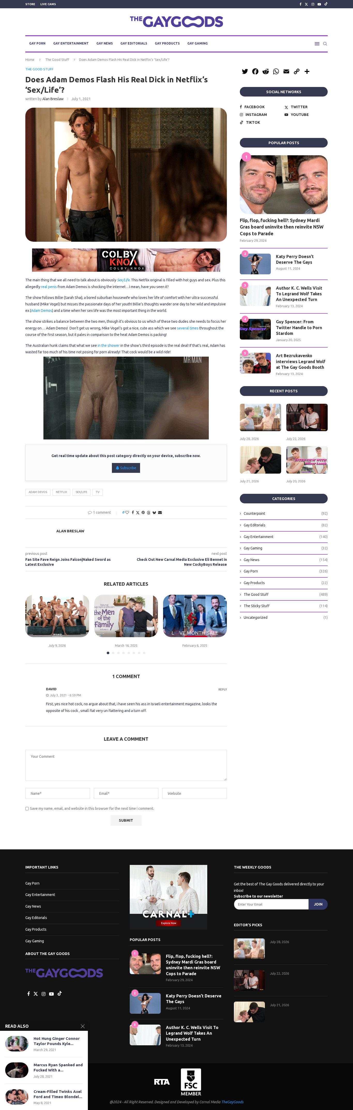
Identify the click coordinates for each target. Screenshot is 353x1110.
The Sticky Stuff (286, 606)
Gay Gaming (197, 43)
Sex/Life (81, 492)
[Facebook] (300, 4)
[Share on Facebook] (133, 512)
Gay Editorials (133, 43)
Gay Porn (37, 43)
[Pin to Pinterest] (143, 512)
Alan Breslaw (53, 99)
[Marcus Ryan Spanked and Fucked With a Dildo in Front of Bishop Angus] (16, 1070)
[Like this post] (127, 512)
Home (29, 59)
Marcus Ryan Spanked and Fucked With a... (58, 1067)
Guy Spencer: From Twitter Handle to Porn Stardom (299, 327)
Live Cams (48, 4)
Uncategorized (286, 617)
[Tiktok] (326, 4)
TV (97, 492)
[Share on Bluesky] (154, 512)
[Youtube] (319, 4)
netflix (61, 492)
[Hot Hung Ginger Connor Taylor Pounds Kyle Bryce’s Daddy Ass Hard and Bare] (16, 1044)
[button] (32, 624)
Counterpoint (286, 513)
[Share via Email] (160, 512)
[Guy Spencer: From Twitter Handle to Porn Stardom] (255, 329)
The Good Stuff (57, 59)
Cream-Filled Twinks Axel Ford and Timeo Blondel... (58, 1094)
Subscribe (127, 468)
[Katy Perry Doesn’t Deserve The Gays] (255, 264)
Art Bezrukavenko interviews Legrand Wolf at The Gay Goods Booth (300, 361)
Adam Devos (38, 492)
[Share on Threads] (148, 512)
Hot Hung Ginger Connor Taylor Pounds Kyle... (57, 1041)
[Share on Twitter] (138, 512)
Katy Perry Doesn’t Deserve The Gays (295, 259)
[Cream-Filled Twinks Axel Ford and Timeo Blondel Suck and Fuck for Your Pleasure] (16, 1097)
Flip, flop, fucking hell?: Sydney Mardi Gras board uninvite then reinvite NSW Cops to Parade (282, 227)
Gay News (104, 43)
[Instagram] (312, 4)
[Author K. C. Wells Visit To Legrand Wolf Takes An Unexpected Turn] (255, 295)
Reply (222, 689)
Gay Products (167, 43)
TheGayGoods (232, 1102)
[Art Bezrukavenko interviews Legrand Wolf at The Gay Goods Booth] (255, 363)
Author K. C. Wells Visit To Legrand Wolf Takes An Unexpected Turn (299, 294)
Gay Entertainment (71, 43)
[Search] (325, 43)
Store (30, 4)
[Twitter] (306, 4)
